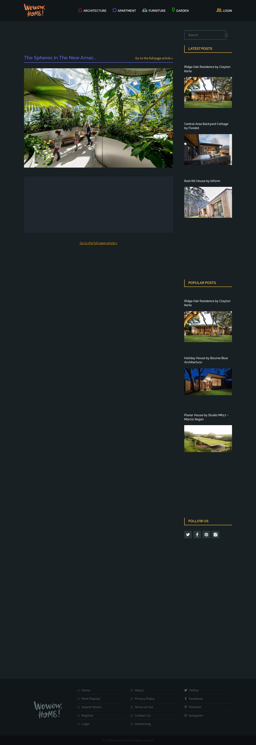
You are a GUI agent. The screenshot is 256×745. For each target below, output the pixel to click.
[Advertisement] (98, 38)
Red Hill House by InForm (202, 181)
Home (86, 690)
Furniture (157, 11)
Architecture (94, 11)
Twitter (194, 690)
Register (87, 715)
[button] (224, 10)
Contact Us (142, 715)
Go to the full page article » (154, 58)
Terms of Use (144, 707)
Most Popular (91, 698)
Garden (182, 11)
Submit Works (92, 707)
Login (85, 724)
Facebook (196, 698)
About (139, 690)
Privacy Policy (145, 698)
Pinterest (195, 707)
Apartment (127, 11)
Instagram (196, 715)
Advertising (143, 724)
